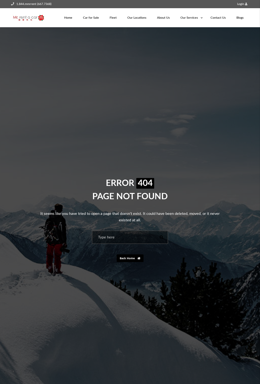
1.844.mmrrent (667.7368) (33, 4)
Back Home (128, 258)
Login (241, 4)
